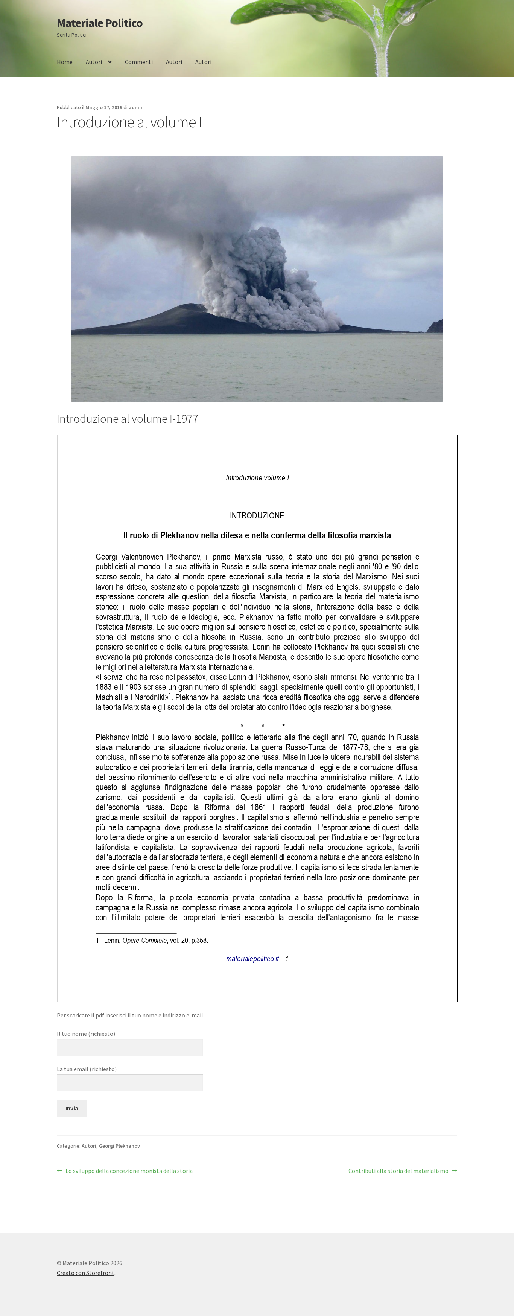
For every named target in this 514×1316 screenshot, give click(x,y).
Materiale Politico (100, 22)
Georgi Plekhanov (119, 1145)
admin (136, 107)
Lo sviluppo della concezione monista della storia (129, 1171)
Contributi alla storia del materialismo (398, 1171)
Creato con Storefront (85, 1272)
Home (65, 62)
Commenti (139, 62)
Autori (94, 62)
